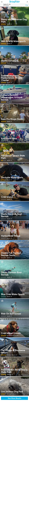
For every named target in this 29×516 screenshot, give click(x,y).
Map (26, 5)
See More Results (14, 398)
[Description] (2, 9)
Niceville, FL (10, 374)
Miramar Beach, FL (12, 355)
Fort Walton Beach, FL (12, 335)
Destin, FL (9, 24)
